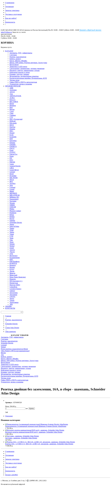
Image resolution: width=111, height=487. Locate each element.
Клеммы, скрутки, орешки (19, 74)
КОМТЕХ (13, 263)
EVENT (12, 152)
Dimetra (12, 129)
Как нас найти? (11, 18)
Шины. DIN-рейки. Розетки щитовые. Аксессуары (28, 63)
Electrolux (13, 141)
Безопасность (10, 22)
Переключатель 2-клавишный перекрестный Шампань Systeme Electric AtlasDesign (35, 426)
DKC (11, 131)
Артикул (8, 402)
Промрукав (14, 283)
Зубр (11, 254)
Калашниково (15, 257)
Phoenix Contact (15, 211)
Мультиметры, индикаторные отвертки (24, 76)
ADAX (12, 92)
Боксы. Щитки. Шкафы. (18, 61)
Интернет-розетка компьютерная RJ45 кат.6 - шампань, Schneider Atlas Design (33, 432)
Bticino (12, 109)
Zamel (12, 248)
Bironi (12, 104)
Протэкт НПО (15, 285)
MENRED (13, 193)
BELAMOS (14, 102)
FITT (11, 160)
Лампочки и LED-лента (18, 66)
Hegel (12, 174)
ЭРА (11, 304)
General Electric (15, 166)
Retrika (12, 217)
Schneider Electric (16, 222)
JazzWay (13, 183)
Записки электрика (12, 10)
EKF (11, 139)
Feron (12, 156)
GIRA (12, 168)
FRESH (12, 162)
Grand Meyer (14, 170)
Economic (13, 137)
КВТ (11, 259)
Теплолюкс (14, 293)
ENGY (12, 148)
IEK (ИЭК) (14, 178)
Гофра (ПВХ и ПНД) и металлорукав (23, 82)
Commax (13, 115)
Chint (11, 113)
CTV (11, 117)
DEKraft (13, 121)
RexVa (12, 219)
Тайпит (12, 291)
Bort (11, 107)
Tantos (12, 228)
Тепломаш (13, 295)
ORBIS (12, 205)
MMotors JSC (14, 197)
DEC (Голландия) (16, 119)
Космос (12, 267)
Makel (12, 191)
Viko (11, 240)
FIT (11, 158)
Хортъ (12, 298)
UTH (11, 236)
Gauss (12, 164)
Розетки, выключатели (18, 57)
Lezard (12, 189)
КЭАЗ (12, 269)
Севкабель (13, 287)
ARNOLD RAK (15, 96)
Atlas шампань (10, 331)
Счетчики (13, 55)
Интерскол (13, 256)
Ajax (11, 94)
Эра (2, 355)
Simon (12, 224)
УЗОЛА (12, 296)
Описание (9, 416)
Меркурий (13, 275)
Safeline (12, 220)
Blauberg (13, 105)
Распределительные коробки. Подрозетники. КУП (28, 78)
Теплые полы (14, 80)
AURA (12, 98)
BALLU (13, 100)
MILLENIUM (15, 195)
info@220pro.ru (6, 32)
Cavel (12, 111)
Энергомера (14, 302)
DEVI (12, 125)
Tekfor (12, 232)
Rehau (12, 215)
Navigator (13, 201)
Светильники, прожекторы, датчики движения (27, 68)
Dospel (12, 133)
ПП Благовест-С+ (16, 281)
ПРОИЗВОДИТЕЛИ (12, 86)
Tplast (12, 234)
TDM (11, 230)
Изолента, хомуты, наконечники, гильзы (25, 70)
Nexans (12, 203)
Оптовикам (9, 6)
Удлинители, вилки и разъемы (21, 84)
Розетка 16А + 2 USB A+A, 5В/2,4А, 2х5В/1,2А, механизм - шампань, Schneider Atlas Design (39, 444)
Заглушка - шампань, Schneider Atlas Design (21, 438)
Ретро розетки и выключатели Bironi (14, 349)
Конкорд (13, 265)
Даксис (12, 252)
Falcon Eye (13, 154)
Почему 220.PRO (11, 475)
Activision (13, 90)
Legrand (12, 187)
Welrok (12, 244)
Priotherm (13, 213)
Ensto (11, 150)
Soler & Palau (14, 226)
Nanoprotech (14, 199)
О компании (9, 3)
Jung (11, 185)
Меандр (12, 273)
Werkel (12, 246)
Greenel (12, 172)
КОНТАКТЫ (10, 308)
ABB (11, 88)
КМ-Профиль (15, 261)
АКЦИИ (8, 306)
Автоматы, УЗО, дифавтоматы (21, 53)
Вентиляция (14, 65)
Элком (12, 300)
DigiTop (12, 127)
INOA (12, 180)
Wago (12, 242)
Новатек (13, 279)
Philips (12, 209)
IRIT (11, 181)
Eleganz (12, 142)
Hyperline (13, 176)
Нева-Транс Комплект (18, 277)
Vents (11, 238)
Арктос (12, 250)
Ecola (11, 135)
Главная (8, 316)
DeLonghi (13, 123)
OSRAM (13, 207)
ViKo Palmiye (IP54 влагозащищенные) (15, 351)
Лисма (12, 271)
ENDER (13, 144)
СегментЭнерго (15, 289)
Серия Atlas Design (12, 328)
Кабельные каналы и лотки (20, 72)
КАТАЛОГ (9, 51)
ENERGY (13, 146)
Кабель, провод (15, 59)
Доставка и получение (13, 14)
